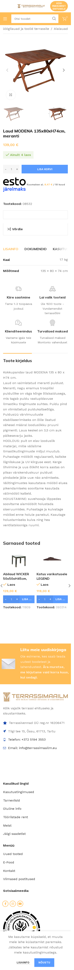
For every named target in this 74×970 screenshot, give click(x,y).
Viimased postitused (19, 879)
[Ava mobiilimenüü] (5, 19)
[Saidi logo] (30, 6)
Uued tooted (13, 854)
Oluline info (12, 809)
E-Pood (8, 862)
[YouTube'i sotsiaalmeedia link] (20, 904)
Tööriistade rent (15, 817)
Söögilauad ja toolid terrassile (25, 29)
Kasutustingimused (18, 792)
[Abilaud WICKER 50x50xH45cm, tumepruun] (19, 560)
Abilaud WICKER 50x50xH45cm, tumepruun (16, 578)
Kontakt (9, 871)
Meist (7, 825)
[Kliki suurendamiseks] (10, 95)
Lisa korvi (44, 169)
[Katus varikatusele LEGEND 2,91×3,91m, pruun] (52, 560)
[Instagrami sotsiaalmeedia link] (13, 904)
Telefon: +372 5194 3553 (27, 739)
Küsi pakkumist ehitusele (59, 6)
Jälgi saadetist (14, 834)
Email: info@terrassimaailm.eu (32, 748)
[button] (7, 70)
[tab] (10, 249)
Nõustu (44, 962)
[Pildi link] (35, 697)
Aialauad (61, 29)
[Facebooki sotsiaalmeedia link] (5, 904)
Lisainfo (23, 962)
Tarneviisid (11, 800)
